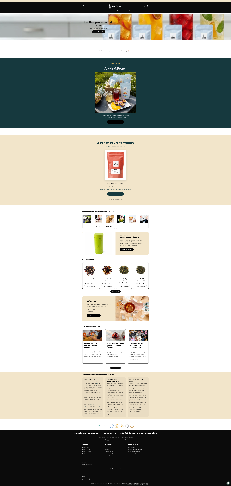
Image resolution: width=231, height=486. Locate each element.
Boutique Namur (86, 449)
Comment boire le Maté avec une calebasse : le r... (136, 345)
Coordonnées (138, 484)
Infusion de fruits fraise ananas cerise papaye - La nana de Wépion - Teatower (107, 280)
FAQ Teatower (108, 447)
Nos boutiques (132, 414)
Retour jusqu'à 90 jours (110, 453)
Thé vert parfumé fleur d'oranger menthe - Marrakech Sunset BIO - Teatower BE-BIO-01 (140, 280)
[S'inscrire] (125, 440)
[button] (83, 6)
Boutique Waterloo (86, 451)
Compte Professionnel (87, 464)
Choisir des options (90, 286)
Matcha (120, 225)
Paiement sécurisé (109, 451)
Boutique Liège (85, 447)
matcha (98, 406)
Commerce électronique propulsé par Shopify (106, 483)
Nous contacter (85, 460)
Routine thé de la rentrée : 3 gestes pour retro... (91, 345)
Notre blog (84, 462)
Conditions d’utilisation (144, 483)
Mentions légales (131, 447)
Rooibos (131, 225)
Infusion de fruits (98, 225)
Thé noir (142, 225)
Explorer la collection (127, 249)
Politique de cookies (132, 453)
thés (97, 383)
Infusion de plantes (109, 225)
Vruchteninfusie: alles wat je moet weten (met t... (115, 345)
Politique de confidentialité (134, 451)
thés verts (93, 404)
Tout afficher (115, 291)
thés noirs (98, 404)
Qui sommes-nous (86, 458)
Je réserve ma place (93, 315)
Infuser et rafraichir (99, 31)
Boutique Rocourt (86, 453)
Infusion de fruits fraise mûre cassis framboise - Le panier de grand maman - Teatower (90, 280)
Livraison (107, 449)
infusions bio (87, 406)
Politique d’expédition (131, 484)
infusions (86, 385)
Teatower (96, 483)
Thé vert (86, 225)
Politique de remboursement (122, 483)
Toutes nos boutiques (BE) (88, 455)
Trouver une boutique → (115, 193)
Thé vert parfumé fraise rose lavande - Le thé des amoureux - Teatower (124, 279)
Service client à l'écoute (110, 455)
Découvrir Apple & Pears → (115, 122)
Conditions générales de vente (135, 449)
